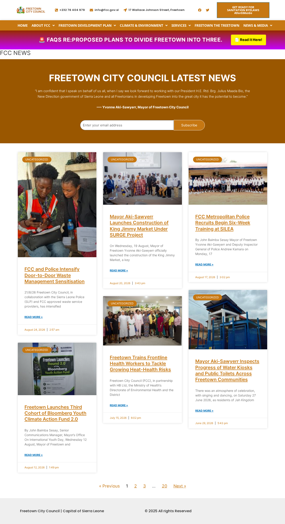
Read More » (33, 317)
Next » (179, 486)
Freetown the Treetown (217, 25)
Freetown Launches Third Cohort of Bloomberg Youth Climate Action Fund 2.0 (55, 413)
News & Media (255, 25)
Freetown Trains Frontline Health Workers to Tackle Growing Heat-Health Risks (140, 363)
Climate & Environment (141, 25)
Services (178, 25)
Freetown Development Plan (85, 25)
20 (164, 486)
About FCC (41, 25)
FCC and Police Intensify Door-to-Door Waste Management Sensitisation (54, 275)
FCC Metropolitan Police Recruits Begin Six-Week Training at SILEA (222, 223)
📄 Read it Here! (248, 39)
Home (23, 25)
